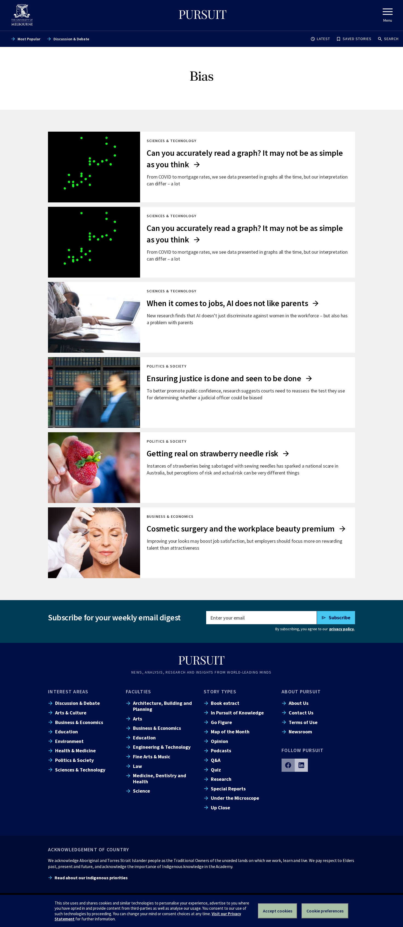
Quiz (216, 770)
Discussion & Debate (71, 38)
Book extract (225, 703)
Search (391, 38)
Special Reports (228, 788)
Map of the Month (230, 731)
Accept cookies (277, 911)
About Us (298, 703)
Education (66, 731)
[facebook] (288, 765)
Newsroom (300, 731)
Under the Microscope (235, 798)
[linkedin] (301, 765)
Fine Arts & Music (151, 756)
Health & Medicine (75, 750)
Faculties (138, 691)
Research (221, 779)
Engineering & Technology (162, 747)
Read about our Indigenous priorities (91, 877)
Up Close (220, 807)
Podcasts (221, 750)
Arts (137, 719)
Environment (69, 741)
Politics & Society (74, 760)
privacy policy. (341, 628)
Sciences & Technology (80, 770)
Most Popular (29, 38)
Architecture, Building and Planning (162, 706)
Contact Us (301, 713)
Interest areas (68, 691)
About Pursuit (301, 691)
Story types (220, 691)
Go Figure (221, 722)
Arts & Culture (70, 713)
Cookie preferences (325, 911)
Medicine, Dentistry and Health (159, 778)
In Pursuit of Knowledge (237, 713)
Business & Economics (79, 722)
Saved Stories (357, 38)
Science (141, 791)
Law (137, 766)
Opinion (219, 741)
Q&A (215, 760)
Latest (323, 38)
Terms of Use (303, 722)
